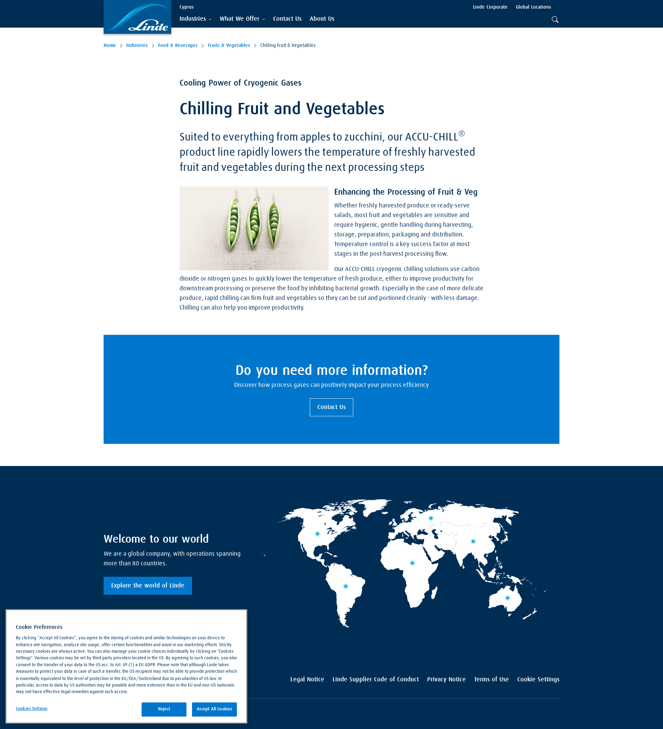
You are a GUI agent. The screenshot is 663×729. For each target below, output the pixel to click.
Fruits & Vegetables (229, 45)
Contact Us (331, 407)
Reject (164, 709)
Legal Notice (307, 680)
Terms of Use (491, 680)
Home (110, 45)
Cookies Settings (31, 709)
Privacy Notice (446, 680)
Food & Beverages (178, 45)
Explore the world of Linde (147, 586)
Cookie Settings (538, 680)
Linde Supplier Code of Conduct (376, 680)
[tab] (195, 19)
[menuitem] (287, 19)
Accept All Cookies (214, 709)
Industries (137, 45)
